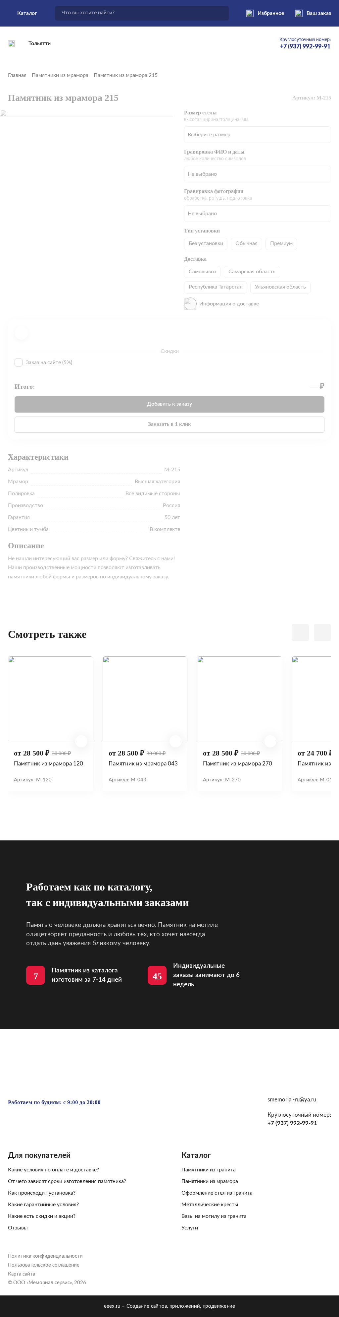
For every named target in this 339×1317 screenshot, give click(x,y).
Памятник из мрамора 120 (48, 763)
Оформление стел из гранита (217, 1193)
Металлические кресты (209, 1204)
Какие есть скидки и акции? (41, 1216)
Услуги (189, 1227)
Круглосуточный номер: (305, 43)
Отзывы (18, 1227)
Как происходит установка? (41, 1193)
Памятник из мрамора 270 (237, 763)
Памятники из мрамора (60, 75)
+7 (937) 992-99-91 (292, 1123)
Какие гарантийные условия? (43, 1204)
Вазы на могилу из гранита (214, 1216)
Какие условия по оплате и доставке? (53, 1169)
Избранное (271, 13)
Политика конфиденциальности (45, 1256)
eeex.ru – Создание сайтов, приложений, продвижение (169, 1306)
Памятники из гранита (208, 1169)
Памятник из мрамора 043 (143, 763)
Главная (17, 75)
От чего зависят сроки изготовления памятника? (67, 1181)
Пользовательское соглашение (43, 1265)
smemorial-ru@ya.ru (291, 1099)
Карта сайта (21, 1274)
